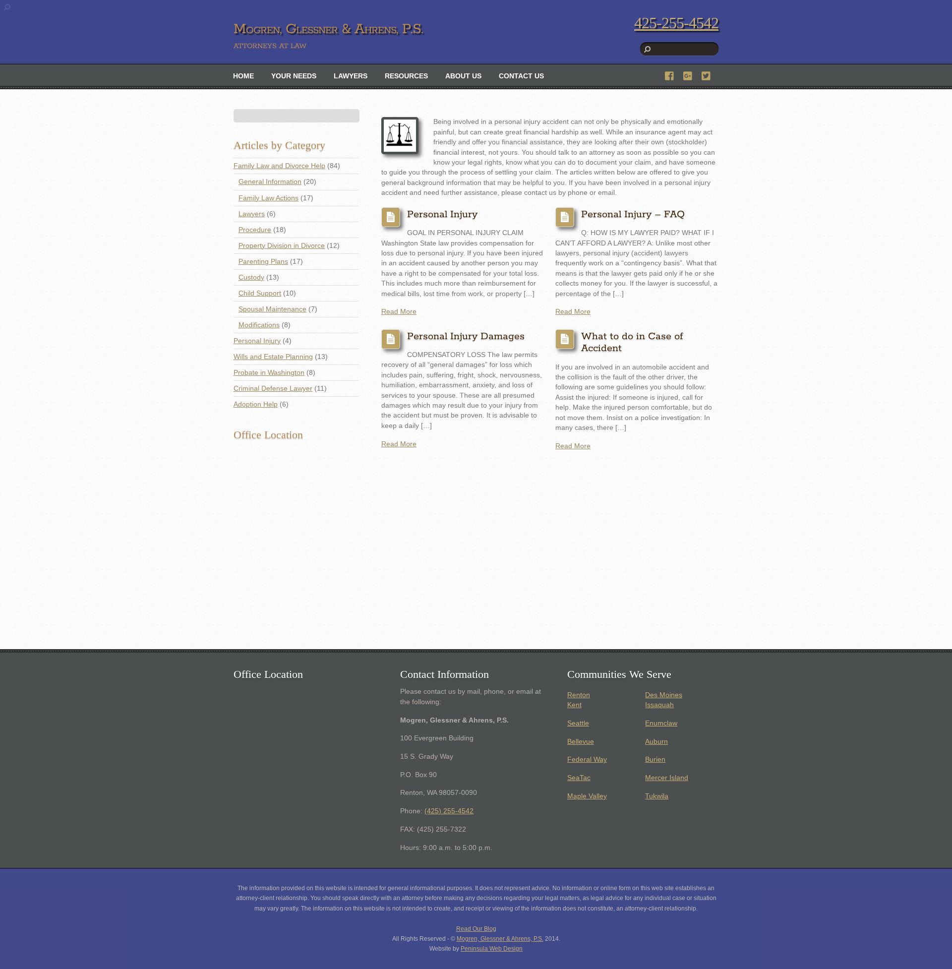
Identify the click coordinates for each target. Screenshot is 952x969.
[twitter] (707, 74)
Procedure (254, 230)
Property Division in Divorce (281, 245)
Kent (574, 705)
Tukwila (656, 796)
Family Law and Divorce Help (279, 166)
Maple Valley (587, 796)
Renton (578, 695)
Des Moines (663, 695)
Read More (398, 311)
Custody (251, 277)
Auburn (656, 741)
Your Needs (293, 76)
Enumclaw (661, 723)
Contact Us (521, 76)
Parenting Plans (263, 261)
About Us (463, 76)
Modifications (259, 325)
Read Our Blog (476, 928)
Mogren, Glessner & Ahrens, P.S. (500, 938)
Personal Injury (442, 214)
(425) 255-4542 (449, 811)
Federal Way (587, 759)
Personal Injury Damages (466, 336)
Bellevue (580, 741)
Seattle (578, 723)
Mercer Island (666, 778)
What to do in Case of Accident (632, 342)
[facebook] (670, 74)
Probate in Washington (269, 372)
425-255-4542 (676, 23)
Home (243, 76)
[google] (688, 74)
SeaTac (579, 778)
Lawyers (350, 76)
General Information (269, 181)
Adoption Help (256, 404)
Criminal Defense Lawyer (273, 388)
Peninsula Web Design (492, 948)
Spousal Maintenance (272, 309)
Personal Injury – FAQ (633, 214)
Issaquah (659, 705)
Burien (655, 759)
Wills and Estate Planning (273, 357)
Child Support (259, 293)
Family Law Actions (268, 198)
